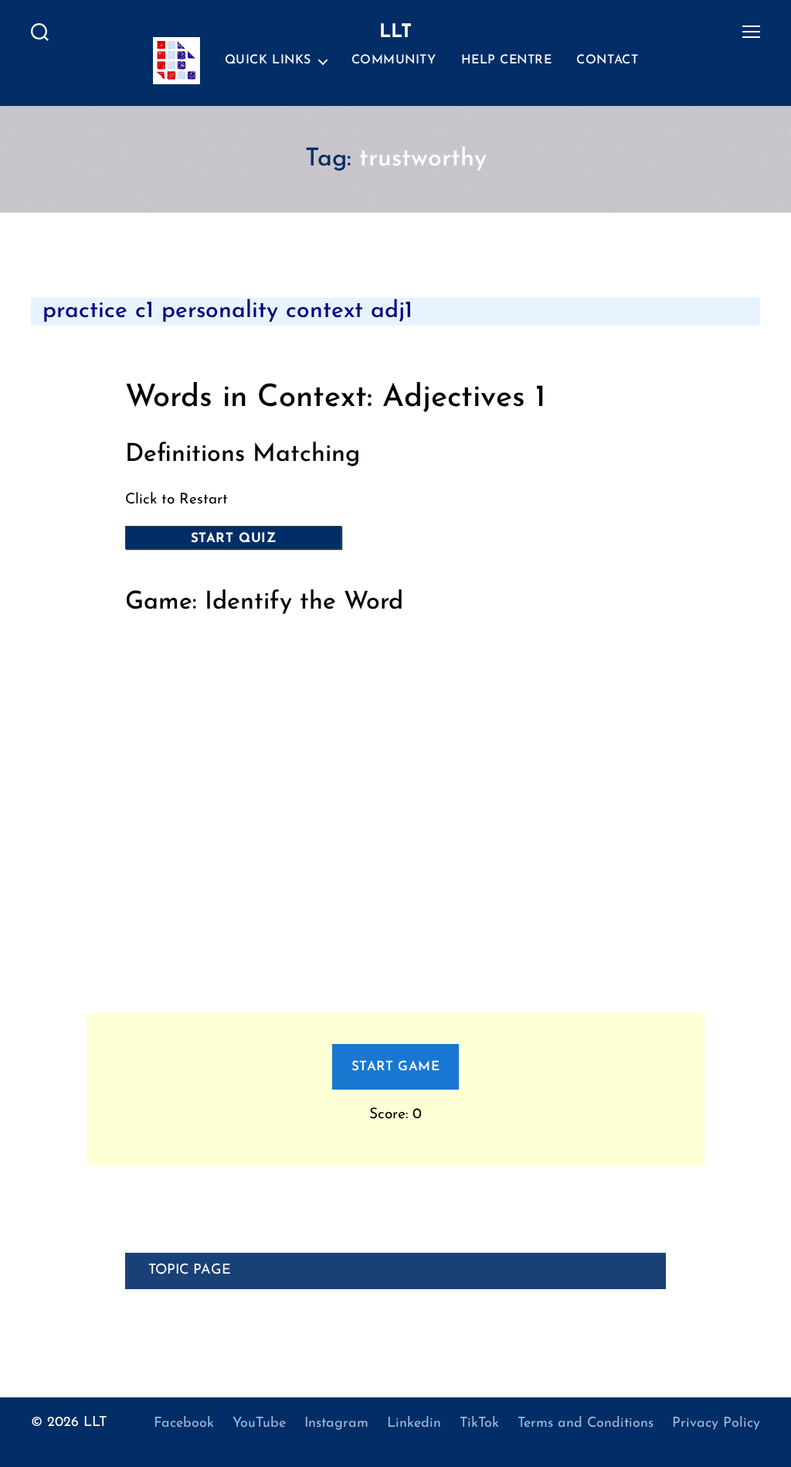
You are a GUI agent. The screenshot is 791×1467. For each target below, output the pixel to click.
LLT (95, 1423)
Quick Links (268, 60)
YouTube (259, 1424)
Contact (607, 60)
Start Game (395, 1066)
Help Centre (506, 60)
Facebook (184, 1424)
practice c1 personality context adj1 (227, 311)
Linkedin (414, 1424)
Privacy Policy (716, 1424)
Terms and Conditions (586, 1424)
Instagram (336, 1424)
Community (393, 60)
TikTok (479, 1424)
